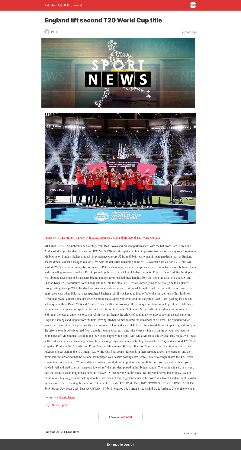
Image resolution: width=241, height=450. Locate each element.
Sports (64, 405)
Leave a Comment (120, 416)
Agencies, (106, 237)
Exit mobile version (120, 444)
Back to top (190, 433)
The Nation (67, 237)
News (55, 405)
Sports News (67, 397)
